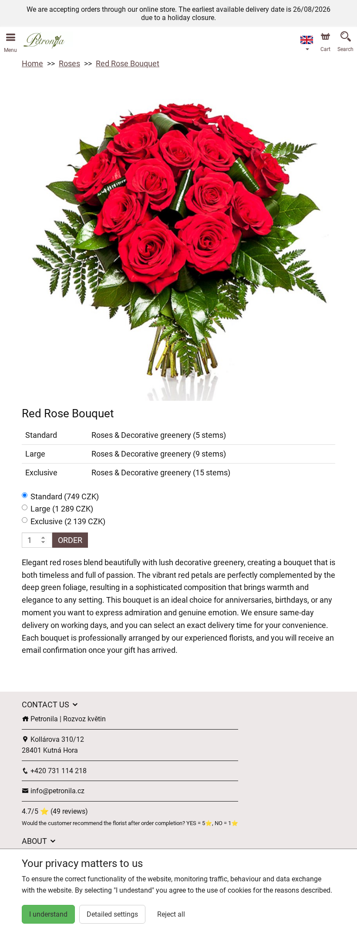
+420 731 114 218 (58, 771)
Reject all (171, 914)
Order (70, 540)
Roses (69, 63)
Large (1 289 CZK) (61, 508)
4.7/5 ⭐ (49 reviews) (55, 811)
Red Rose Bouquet (127, 63)
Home (32, 63)
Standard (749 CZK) (64, 496)
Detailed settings (112, 914)
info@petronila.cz (56, 791)
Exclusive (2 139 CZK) (67, 521)
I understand (48, 914)
